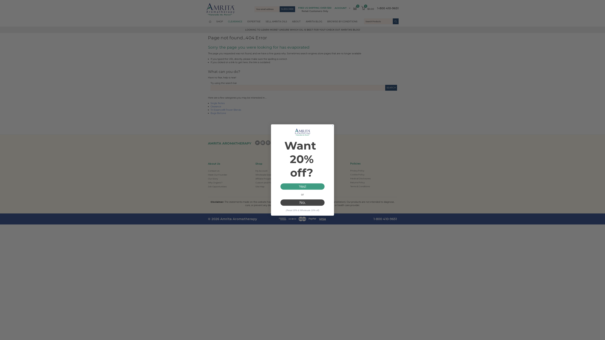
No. (302, 202)
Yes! (302, 186)
